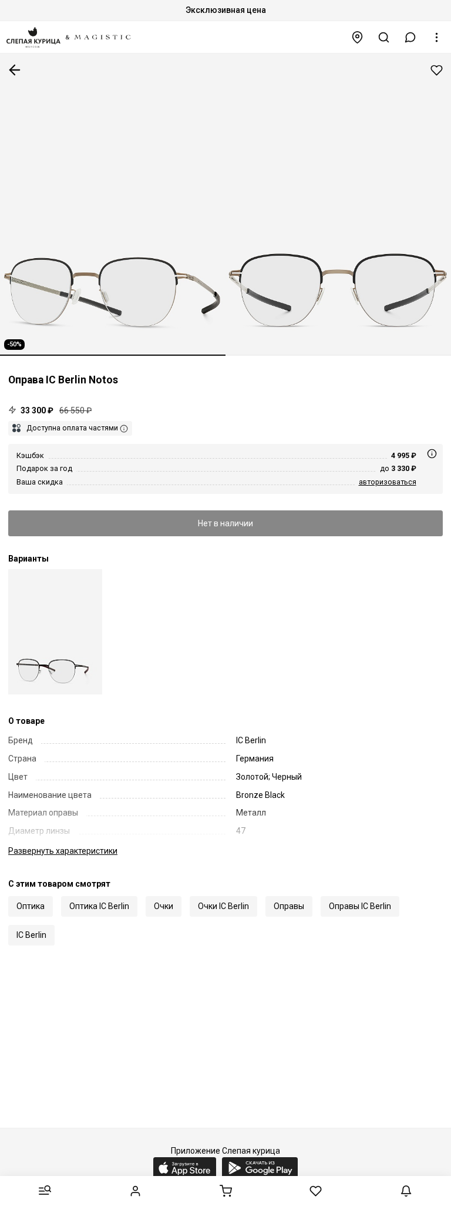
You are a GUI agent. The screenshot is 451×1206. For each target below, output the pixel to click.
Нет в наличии (225, 523)
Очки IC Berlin (223, 906)
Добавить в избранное (436, 70)
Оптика (30, 906)
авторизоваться (387, 481)
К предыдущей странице (14, 70)
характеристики (62, 851)
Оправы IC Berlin (360, 906)
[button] (410, 37)
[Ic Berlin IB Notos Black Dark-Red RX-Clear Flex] (55, 631)
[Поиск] (384, 37)
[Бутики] (357, 37)
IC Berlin (31, 935)
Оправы (289, 906)
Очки (163, 906)
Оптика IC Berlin (99, 906)
